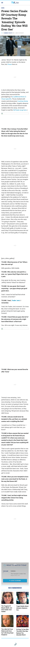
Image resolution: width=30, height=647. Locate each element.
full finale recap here (20, 110)
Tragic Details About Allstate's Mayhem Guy (22, 608)
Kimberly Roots (8, 33)
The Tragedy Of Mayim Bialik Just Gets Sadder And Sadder (6, 608)
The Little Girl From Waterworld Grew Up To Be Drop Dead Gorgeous (7, 632)
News (2, 8)
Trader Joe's (16, 300)
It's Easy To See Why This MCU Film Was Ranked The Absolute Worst (22, 632)
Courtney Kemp (23, 101)
